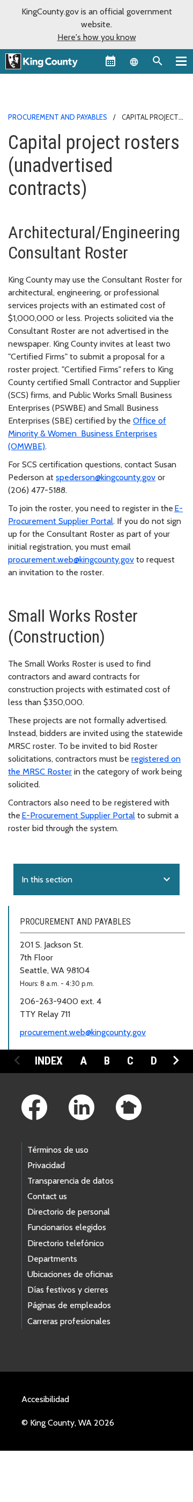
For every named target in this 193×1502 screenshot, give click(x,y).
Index (49, 1060)
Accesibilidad (45, 1399)
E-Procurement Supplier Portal (78, 815)
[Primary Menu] (181, 61)
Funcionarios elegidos (66, 1227)
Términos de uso (57, 1150)
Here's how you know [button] (96, 37)
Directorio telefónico (65, 1243)
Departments (52, 1259)
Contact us (47, 1196)
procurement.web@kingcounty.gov (71, 559)
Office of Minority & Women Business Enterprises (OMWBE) (87, 433)
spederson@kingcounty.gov (105, 477)
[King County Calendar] (110, 61)
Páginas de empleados (69, 1305)
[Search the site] (157, 61)
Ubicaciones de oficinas (70, 1274)
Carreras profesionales (68, 1321)
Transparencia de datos (70, 1181)
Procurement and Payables (57, 117)
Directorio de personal (68, 1212)
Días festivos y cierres (67, 1290)
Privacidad (46, 1165)
